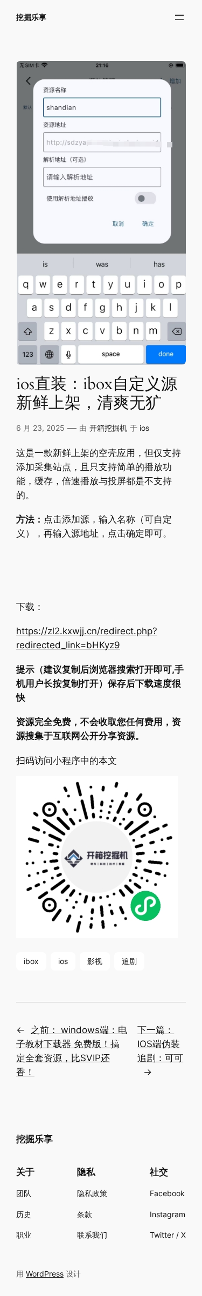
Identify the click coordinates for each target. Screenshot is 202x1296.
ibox (31, 961)
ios (144, 427)
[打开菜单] (179, 17)
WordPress (45, 1273)
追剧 (129, 961)
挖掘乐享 (31, 17)
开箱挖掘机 (108, 427)
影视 (94, 961)
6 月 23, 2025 (40, 427)
